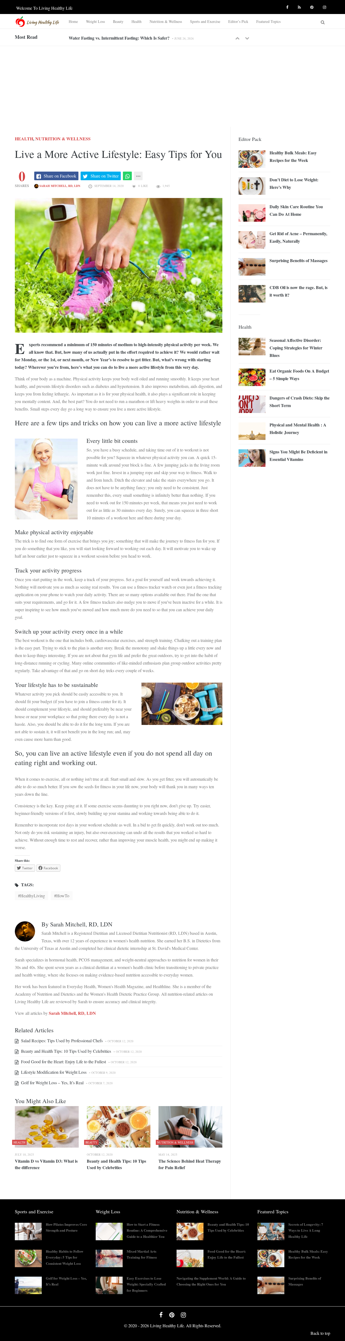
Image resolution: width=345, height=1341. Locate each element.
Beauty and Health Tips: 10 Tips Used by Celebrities (65, 1051)
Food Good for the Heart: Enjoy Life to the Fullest (63, 1061)
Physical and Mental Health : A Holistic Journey (298, 428)
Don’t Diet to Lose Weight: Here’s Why (294, 183)
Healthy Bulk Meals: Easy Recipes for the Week (293, 156)
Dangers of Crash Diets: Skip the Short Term (300, 401)
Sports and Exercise (205, 21)
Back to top (320, 1333)
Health (137, 21)
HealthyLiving (32, 895)
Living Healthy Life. (167, 1325)
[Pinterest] (313, 6)
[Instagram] (325, 6)
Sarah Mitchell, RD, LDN (59, 186)
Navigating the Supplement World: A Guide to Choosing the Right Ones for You (211, 1281)
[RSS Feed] (300, 6)
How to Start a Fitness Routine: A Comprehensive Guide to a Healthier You (147, 1230)
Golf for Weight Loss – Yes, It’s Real (52, 1082)
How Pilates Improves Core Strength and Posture (66, 1227)
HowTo (62, 895)
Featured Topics (268, 21)
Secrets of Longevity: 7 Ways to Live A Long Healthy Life (305, 1230)
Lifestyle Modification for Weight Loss (53, 1072)
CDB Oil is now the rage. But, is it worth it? (298, 291)
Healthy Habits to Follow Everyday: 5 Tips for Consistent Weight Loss (64, 1257)
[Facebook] (288, 6)
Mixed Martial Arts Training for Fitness (142, 1254)
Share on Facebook (60, 176)
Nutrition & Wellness (166, 21)
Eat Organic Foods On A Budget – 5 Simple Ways (299, 374)
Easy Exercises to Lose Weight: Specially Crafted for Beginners (146, 1284)
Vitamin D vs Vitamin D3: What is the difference (46, 1164)
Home (73, 21)
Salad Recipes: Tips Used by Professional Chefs (61, 1040)
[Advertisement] (172, 86)
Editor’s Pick (238, 21)
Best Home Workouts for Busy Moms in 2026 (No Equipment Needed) (132, 38)
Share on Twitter (105, 176)
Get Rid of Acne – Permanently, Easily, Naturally (298, 237)
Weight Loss (95, 21)
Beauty (118, 21)
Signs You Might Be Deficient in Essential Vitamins (298, 455)
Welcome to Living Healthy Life (44, 8)
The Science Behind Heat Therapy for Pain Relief (189, 1164)
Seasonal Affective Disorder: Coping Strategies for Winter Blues (296, 347)
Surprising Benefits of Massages (298, 260)
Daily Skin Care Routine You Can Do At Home (296, 210)
